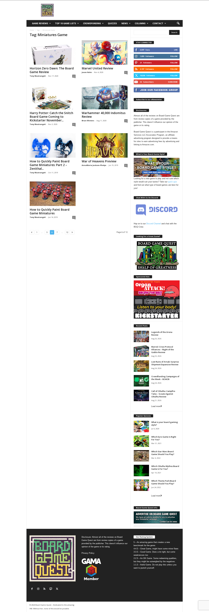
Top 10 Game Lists (65, 23)
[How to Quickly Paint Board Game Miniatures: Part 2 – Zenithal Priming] (53, 145)
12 (67, 232)
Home (32, 30)
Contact (158, 23)
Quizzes (112, 23)
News (124, 23)
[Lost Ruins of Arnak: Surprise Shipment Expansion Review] (141, 366)
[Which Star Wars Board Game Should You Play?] (141, 456)
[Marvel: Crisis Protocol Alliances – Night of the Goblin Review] (141, 351)
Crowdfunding (92, 23)
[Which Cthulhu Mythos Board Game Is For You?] (141, 470)
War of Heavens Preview (99, 161)
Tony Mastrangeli (38, 76)
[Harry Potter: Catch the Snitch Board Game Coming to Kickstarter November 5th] (53, 97)
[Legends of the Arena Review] (141, 336)
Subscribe (172, 82)
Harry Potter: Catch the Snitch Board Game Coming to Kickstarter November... (51, 116)
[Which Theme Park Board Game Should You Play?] (141, 485)
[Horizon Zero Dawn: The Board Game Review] (53, 52)
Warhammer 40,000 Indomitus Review (103, 115)
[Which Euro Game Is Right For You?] (141, 441)
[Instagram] (39, 589)
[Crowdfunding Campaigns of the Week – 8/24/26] (141, 380)
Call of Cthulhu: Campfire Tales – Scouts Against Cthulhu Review (163, 394)
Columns (140, 23)
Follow (173, 56)
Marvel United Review (97, 68)
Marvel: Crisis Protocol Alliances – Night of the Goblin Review (162, 349)
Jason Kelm (87, 72)
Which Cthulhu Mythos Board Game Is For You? (165, 467)
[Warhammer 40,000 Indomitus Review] (105, 97)
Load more (155, 406)
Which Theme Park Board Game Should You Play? (163, 482)
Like (175, 50)
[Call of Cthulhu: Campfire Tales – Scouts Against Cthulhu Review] (141, 395)
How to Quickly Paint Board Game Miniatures (49, 211)
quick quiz (172, 182)
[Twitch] (51, 589)
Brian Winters (88, 120)
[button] (178, 23)
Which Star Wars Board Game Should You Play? (162, 453)
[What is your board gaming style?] (141, 426)
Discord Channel (153, 223)
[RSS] (45, 589)
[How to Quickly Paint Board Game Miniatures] (53, 193)
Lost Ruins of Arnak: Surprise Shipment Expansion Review (165, 363)
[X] (57, 589)
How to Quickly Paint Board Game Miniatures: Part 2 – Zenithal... (49, 165)
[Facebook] (33, 589)
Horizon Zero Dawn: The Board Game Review (52, 70)
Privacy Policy (88, 553)
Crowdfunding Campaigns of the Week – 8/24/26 (165, 378)
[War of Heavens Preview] (105, 145)
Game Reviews (40, 23)
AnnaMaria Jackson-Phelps (94, 165)
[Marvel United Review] (105, 52)
